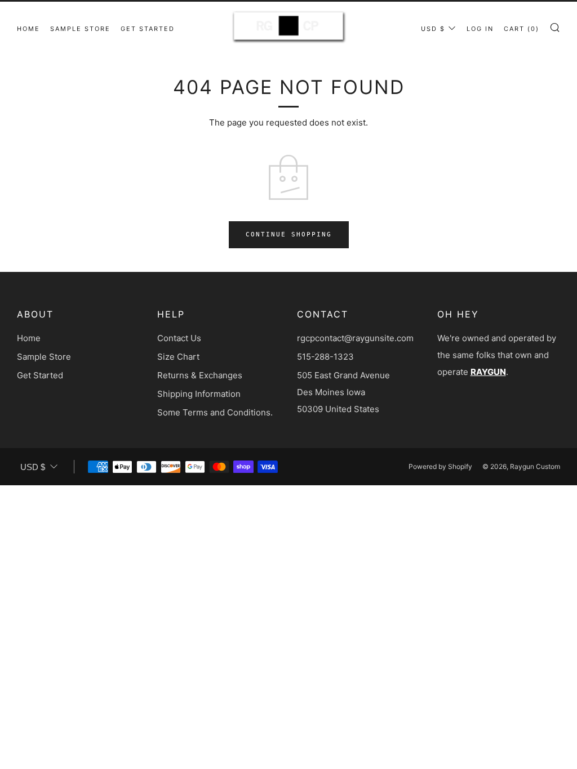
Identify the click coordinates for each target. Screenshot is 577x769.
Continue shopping (289, 234)
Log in (480, 29)
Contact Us (179, 338)
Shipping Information (199, 393)
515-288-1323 (325, 356)
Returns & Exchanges (199, 375)
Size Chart (178, 356)
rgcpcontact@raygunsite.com (355, 338)
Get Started (148, 29)
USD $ (433, 29)
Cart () (521, 29)
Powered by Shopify (440, 466)
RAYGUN (488, 371)
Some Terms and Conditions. (215, 412)
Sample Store (80, 29)
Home (28, 29)
